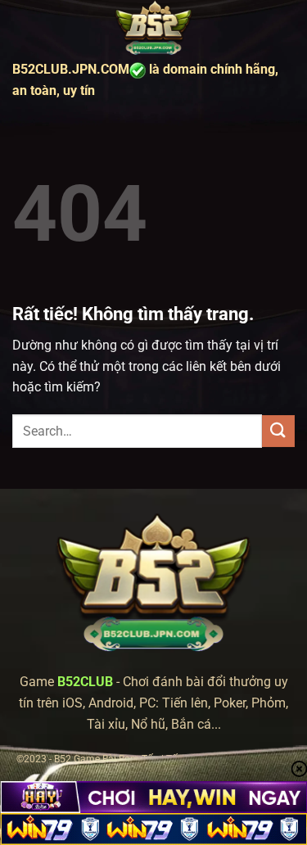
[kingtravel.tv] (153, 28)
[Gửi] (278, 431)
